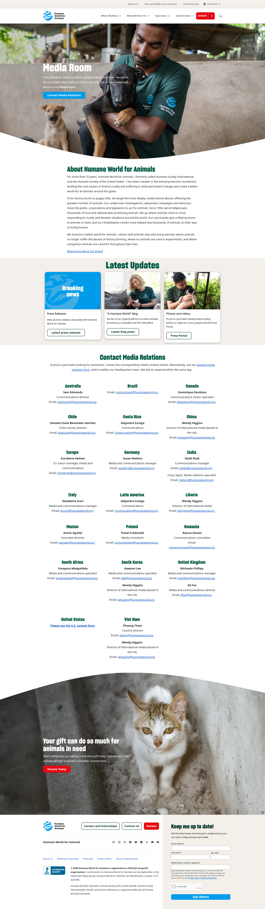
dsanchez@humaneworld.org (77, 433)
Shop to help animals (127, 858)
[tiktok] (147, 841)
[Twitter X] (125, 841)
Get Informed (183, 15)
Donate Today (56, 769)
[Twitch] (114, 841)
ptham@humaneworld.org (136, 635)
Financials (88, 858)
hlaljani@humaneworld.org (196, 480)
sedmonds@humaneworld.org (77, 402)
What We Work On (136, 15)
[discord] (158, 841)
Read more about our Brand (85, 251)
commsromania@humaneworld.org (192, 547)
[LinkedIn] (141, 841)
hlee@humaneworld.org (136, 578)
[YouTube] (152, 841)
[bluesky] (136, 841)
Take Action (161, 15)
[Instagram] (119, 841)
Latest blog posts (123, 332)
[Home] (54, 826)
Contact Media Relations (64, 95)
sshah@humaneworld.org (195, 468)
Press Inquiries (191, 4)
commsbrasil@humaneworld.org (137, 392)
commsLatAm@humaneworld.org (136, 433)
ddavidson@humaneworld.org (196, 402)
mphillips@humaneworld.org (196, 578)
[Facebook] (130, 841)
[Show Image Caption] (262, 128)
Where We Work (109, 15)
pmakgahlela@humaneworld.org (77, 578)
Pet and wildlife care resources (161, 4)
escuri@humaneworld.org (76, 511)
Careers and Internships (100, 826)
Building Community (67, 858)
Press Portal (179, 336)
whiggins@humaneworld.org (196, 511)
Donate (202, 15)
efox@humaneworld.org (196, 595)
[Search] (218, 15)
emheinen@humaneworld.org (77, 473)
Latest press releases (65, 333)
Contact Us (131, 826)
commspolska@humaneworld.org (136, 543)
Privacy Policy (104, 858)
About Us (133, 4)
